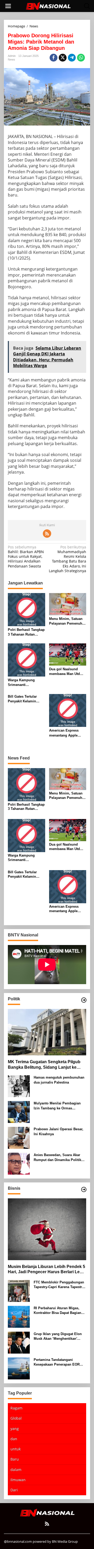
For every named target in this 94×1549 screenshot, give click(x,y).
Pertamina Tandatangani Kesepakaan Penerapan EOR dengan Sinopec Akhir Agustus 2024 (59, 1362)
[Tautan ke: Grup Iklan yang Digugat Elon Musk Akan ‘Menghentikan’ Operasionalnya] (19, 1342)
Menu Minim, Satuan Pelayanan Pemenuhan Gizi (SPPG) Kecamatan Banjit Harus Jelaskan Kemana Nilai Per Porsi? (67, 621)
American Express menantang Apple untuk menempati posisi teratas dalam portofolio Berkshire (65, 733)
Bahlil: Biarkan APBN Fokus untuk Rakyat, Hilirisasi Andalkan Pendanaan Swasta (26, 557)
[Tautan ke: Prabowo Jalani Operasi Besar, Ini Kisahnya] (19, 1137)
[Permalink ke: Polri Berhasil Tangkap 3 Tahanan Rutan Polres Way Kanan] (26, 609)
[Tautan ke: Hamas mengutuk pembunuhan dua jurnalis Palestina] (19, 1085)
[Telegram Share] (72, 58)
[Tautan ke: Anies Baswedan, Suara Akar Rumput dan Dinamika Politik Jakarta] (19, 1163)
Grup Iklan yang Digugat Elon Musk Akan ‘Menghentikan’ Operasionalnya (58, 1336)
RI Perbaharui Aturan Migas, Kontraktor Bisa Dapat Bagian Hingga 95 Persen (57, 1310)
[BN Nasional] (48, 5)
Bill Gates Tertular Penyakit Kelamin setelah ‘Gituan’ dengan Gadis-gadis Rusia (24, 699)
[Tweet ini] (63, 58)
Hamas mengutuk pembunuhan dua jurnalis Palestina (59, 1079)
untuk (15, 1448)
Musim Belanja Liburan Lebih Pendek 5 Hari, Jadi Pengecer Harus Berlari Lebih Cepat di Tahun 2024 (47, 1269)
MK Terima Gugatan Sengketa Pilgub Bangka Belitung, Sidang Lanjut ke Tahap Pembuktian (44, 1065)
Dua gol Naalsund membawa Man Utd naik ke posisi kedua (65, 671)
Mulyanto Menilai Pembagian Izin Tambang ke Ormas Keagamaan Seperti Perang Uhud (57, 1105)
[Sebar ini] (53, 58)
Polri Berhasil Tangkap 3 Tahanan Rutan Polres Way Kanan (26, 632)
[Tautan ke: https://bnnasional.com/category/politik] (84, 1000)
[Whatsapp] (81, 58)
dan (13, 1438)
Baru (14, 1459)
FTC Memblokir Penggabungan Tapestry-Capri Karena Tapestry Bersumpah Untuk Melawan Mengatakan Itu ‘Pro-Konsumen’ (60, 1284)
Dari (14, 1489)
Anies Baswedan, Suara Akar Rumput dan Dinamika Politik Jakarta (57, 1157)
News (11, 59)
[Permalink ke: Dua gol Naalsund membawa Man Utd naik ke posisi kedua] (67, 654)
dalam (15, 1469)
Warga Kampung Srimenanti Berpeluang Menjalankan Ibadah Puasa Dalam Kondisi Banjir (25, 682)
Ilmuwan (18, 1479)
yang (14, 1428)
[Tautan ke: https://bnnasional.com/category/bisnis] (84, 1189)
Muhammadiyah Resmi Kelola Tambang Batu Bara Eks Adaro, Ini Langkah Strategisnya (67, 559)
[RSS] (47, 533)
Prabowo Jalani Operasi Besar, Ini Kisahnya (58, 1131)
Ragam (16, 1408)
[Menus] (8, 6)
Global (16, 1418)
